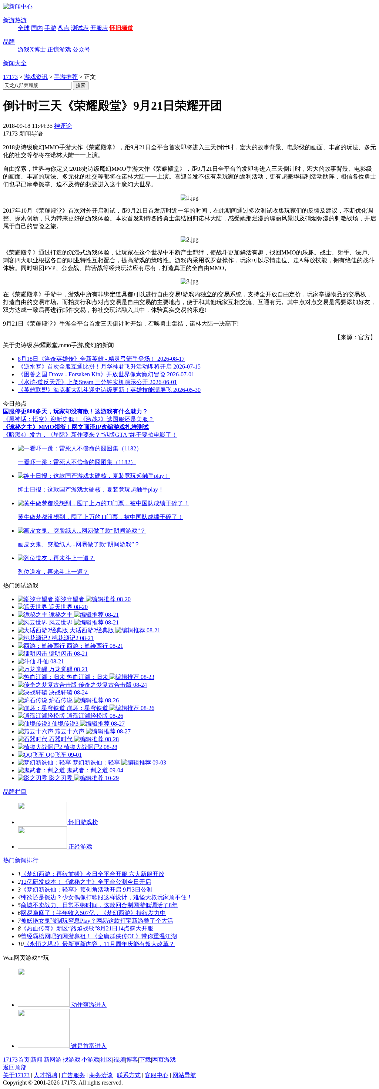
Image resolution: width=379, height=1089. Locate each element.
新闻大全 (15, 63)
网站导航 (184, 1075)
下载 (145, 1059)
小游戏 (90, 1059)
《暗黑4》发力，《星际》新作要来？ (52, 435)
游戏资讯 (36, 77)
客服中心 (156, 1075)
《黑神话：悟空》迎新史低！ (41, 419)
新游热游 (15, 20)
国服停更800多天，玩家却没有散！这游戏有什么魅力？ (75, 411)
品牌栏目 (15, 792)
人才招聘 (45, 1075)
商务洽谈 (101, 1075)
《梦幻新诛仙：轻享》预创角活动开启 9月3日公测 (86, 889)
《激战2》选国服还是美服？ (117, 419)
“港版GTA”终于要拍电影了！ (139, 435)
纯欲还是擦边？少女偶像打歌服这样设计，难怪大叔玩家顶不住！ (106, 897)
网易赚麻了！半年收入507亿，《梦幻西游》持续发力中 (93, 913)
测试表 (80, 28)
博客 (132, 1059)
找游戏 (71, 1059)
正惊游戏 (59, 49)
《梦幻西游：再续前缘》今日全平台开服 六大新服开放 (92, 874)
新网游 (52, 1059)
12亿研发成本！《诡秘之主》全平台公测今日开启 (86, 882)
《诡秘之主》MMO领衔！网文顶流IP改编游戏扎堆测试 (76, 427)
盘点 (64, 28)
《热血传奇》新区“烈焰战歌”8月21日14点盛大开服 (87, 928)
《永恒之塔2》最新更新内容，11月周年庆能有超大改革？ (99, 944)
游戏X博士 (32, 49)
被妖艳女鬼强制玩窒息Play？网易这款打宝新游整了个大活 (97, 921)
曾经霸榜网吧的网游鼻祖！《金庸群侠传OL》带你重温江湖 (99, 936)
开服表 (99, 28)
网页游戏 (164, 1059)
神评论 (63, 126)
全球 (24, 28)
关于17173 (16, 1075)
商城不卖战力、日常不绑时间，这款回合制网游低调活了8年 (99, 905)
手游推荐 (66, 77)
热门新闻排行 (20, 860)
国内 (37, 28)
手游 (50, 28)
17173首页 (16, 1059)
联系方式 (129, 1075)
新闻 (37, 1059)
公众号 (81, 49)
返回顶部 (15, 1067)
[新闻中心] (18, 6)
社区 (106, 1059)
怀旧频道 (121, 28)
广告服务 (73, 1075)
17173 (10, 77)
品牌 (9, 42)
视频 (119, 1059)
